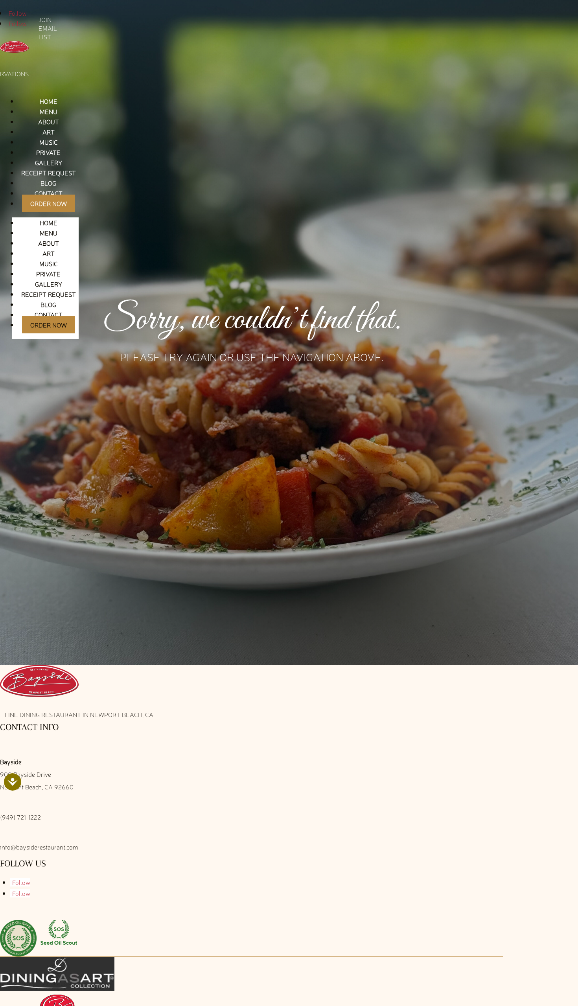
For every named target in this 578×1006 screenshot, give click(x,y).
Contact (49, 193)
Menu (48, 111)
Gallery (48, 162)
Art (48, 131)
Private (48, 152)
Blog (48, 182)
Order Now (48, 203)
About (48, 121)
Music (48, 142)
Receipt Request (48, 172)
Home (48, 101)
